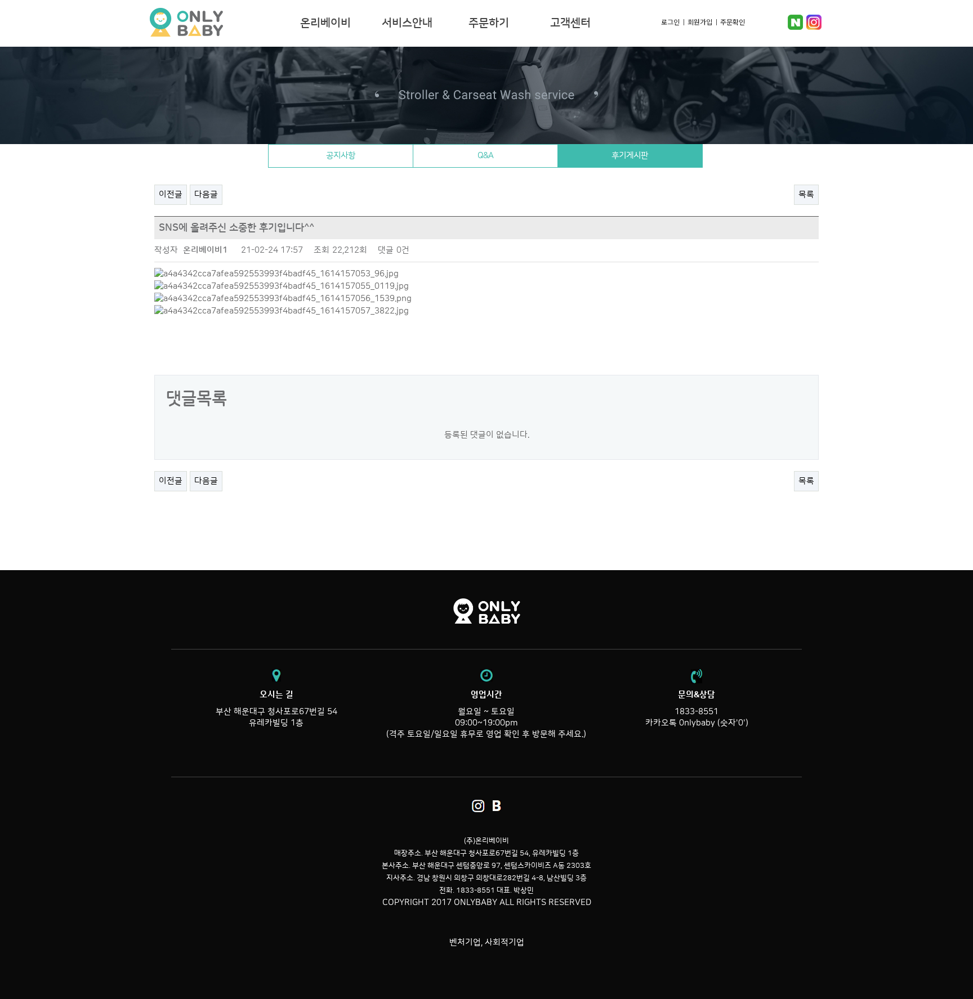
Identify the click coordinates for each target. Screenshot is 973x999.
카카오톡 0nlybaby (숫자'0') (696, 723)
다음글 (206, 194)
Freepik (75, 993)
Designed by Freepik (41, 982)
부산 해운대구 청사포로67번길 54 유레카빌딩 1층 (276, 709)
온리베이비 (221, 22)
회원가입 (700, 21)
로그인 (670, 21)
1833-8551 (696, 711)
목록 (806, 194)
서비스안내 (407, 23)
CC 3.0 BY (264, 993)
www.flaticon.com (150, 993)
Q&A (485, 155)
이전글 (170, 194)
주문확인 (732, 21)
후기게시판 (630, 155)
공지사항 (340, 155)
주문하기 (488, 23)
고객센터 (570, 23)
